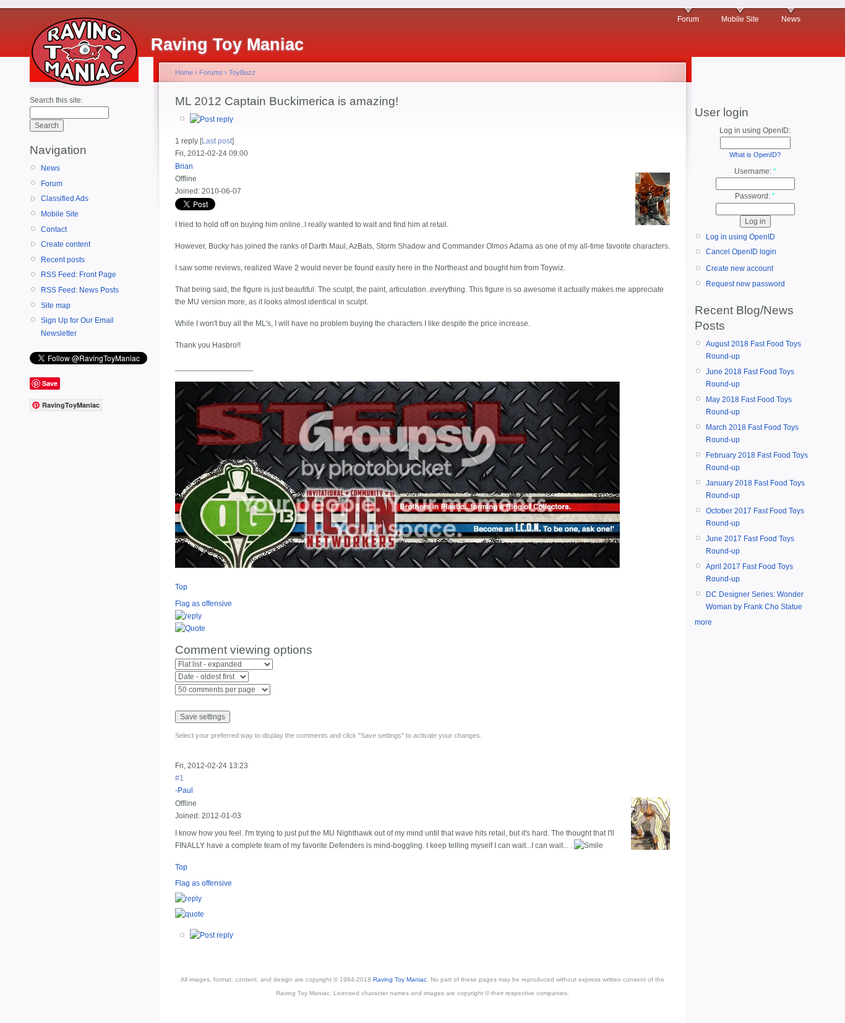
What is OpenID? (755, 154)
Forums (211, 72)
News (790, 19)
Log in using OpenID (740, 237)
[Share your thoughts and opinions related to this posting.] (211, 119)
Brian (184, 166)
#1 (179, 778)
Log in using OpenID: (755, 130)
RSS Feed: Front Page (78, 274)
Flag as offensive (203, 603)
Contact (54, 229)
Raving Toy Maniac (400, 979)
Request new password (745, 284)
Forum (688, 19)
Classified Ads (64, 198)
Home (184, 72)
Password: (755, 196)
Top (181, 587)
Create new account (739, 268)
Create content (65, 244)
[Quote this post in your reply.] (190, 628)
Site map (56, 305)
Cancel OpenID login (741, 251)
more (703, 622)
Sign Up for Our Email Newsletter (77, 326)
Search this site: (56, 100)
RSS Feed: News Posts (80, 290)
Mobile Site (740, 19)
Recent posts (63, 259)
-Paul (184, 790)
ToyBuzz (242, 72)
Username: (755, 171)
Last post (217, 141)
